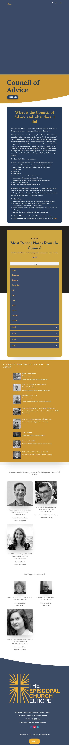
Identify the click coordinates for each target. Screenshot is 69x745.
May (13, 300)
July (13, 290)
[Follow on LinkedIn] (38, 727)
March (14, 310)
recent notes (13, 97)
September (16, 285)
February (15, 315)
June (13, 295)
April (13, 305)
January (34, 264)
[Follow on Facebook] (31, 727)
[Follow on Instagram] (34, 727)
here (50, 216)
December (15, 275)
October (15, 280)
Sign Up (34, 741)
